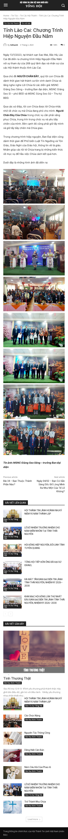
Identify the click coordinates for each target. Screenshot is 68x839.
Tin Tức (14, 15)
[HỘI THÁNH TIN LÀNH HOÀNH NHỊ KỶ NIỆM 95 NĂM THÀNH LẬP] (12, 516)
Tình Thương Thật (17, 678)
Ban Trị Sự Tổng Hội (11, 520)
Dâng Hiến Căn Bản (34, 750)
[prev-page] (5, 614)
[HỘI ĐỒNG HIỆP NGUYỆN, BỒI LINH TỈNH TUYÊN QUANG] (12, 550)
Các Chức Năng (32, 715)
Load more (33, 819)
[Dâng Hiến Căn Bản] (12, 755)
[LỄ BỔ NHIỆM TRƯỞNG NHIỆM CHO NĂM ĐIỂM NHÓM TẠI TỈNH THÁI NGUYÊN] (12, 533)
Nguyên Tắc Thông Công (37, 732)
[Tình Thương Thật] (34, 653)
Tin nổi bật (26, 23)
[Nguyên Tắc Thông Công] (12, 738)
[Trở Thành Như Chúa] (12, 807)
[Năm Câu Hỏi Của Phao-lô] (12, 772)
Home (6, 15)
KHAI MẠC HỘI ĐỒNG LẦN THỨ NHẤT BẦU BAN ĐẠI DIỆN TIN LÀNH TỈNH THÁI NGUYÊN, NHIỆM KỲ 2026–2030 (44, 599)
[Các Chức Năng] (12, 721)
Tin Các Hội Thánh (28, 15)
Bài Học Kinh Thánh (12, 683)
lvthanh (14, 45)
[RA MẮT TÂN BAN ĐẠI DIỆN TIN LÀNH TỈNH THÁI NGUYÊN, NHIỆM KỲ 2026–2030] (12, 584)
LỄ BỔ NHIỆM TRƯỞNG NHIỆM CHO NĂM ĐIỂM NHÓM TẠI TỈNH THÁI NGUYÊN (42, 530)
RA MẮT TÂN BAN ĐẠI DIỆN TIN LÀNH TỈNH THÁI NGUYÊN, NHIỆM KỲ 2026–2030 (43, 582)
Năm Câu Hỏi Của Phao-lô (37, 767)
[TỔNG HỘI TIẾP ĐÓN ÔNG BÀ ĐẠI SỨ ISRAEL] (12, 567)
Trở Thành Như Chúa (35, 801)
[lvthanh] (5, 45)
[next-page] (11, 614)
